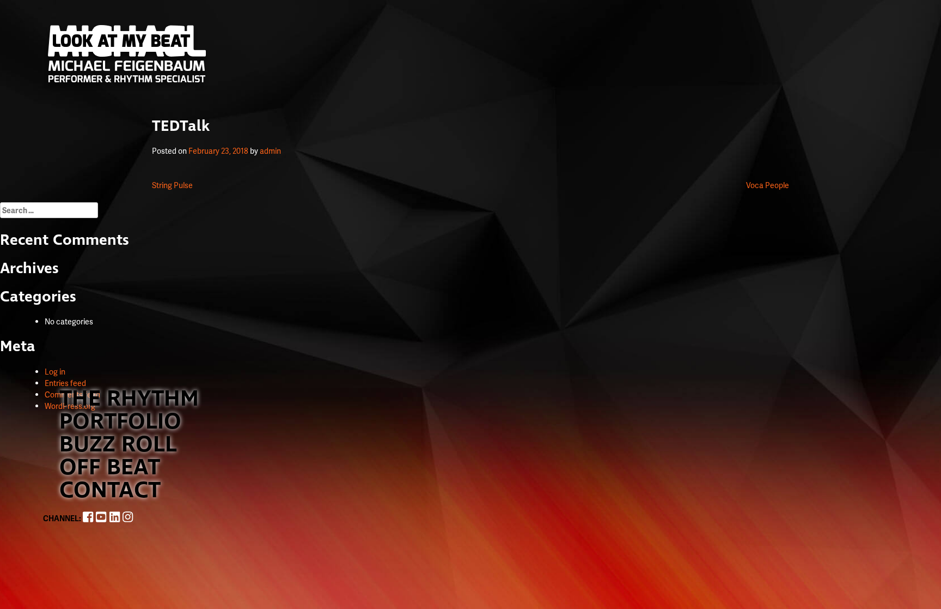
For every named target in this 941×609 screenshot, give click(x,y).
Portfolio (120, 422)
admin (270, 151)
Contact (110, 490)
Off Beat (109, 467)
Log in (55, 371)
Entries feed (65, 383)
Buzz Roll (118, 444)
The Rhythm (129, 399)
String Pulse (172, 185)
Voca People (767, 185)
